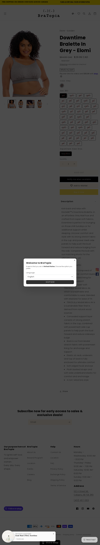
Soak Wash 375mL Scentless (26, 536)
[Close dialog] (74, 260)
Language (30, 273)
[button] (50, 277)
